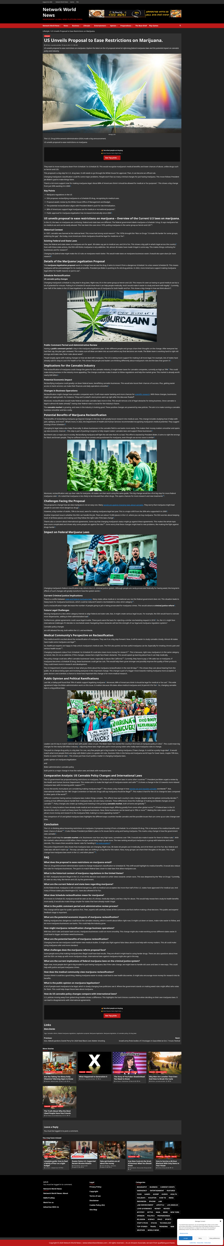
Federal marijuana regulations (67, 1033)
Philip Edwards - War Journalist (80, 1165)
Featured (82, 1072)
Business (75, 26)
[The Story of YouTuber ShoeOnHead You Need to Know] (129, 1063)
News (66, 26)
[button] (220, 1221)
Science (151, 1219)
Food (46, 1157)
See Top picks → (112, 158)
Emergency (160, 1157)
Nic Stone (159, 1168)
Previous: (74, 1039)
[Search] (180, 25)
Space (159, 1219)
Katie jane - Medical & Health (51, 1081)
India (171, 1198)
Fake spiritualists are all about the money (110, 1162)
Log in (45, 1181)
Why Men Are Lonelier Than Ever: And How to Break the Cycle (163, 1077)
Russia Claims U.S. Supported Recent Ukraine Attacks (84, 1162)
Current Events (167, 1187)
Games (72, 2)
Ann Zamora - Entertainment (121, 1081)
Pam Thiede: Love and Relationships (53, 1115)
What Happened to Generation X (93, 1076)
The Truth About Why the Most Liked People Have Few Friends (57, 1112)
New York (174, 1212)
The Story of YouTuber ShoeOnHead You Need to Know (129, 1077)
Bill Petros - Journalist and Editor (53, 45)
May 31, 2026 (63, 1081)
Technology (165, 1223)
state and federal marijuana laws (78, 599)
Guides (165, 1194)
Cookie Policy (193, 1242)
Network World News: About (55, 1193)
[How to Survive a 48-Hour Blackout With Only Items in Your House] (168, 1150)
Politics (151, 1216)
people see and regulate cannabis (143, 789)
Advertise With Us (51, 1207)
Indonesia (141, 1201)
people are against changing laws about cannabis (123, 505)
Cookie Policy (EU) (97, 1205)
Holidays (141, 1198)
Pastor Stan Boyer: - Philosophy (108, 1165)
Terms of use (207, 1242)
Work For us (48, 1202)
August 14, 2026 (77, 1167)
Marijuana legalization (96, 1033)
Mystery (141, 1212)
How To (174, 1157)
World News (153, 1230)
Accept (186, 1238)
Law (160, 1201)
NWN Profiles (49, 1198)
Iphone (152, 1201)
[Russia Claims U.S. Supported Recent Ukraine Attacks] (84, 1150)
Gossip (156, 1194)
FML (77, 2)
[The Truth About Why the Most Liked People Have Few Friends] (59, 1097)
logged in (58, 1131)
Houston (152, 1198)
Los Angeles (172, 1205)
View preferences (214, 1238)
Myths (150, 1212)
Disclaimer (94, 1200)
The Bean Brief (141, 26)
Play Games (153, 26)
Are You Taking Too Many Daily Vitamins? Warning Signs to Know (58, 1077)
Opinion (113, 26)
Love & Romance (161, 1072)
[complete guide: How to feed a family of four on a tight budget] (56, 1150)
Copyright (94, 1191)
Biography (142, 1187)
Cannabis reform (52, 1033)
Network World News (62, 2)
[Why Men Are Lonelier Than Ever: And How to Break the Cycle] (164, 1063)
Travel (153, 1226)
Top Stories (76, 1157)
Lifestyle (86, 26)
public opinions (73, 909)
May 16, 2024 (66, 45)
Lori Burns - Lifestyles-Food (51, 1168)
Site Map (93, 1209)
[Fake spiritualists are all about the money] (112, 1150)
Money (158, 1208)
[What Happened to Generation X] (94, 1063)
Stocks (154, 1223)
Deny (200, 1238)
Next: (149, 1039)
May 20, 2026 (133, 1081)
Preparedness (125, 26)
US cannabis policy (122, 1033)
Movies (166, 1208)
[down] (60, 26)
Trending (59, 1072)
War (82, 1157)
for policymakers (103, 843)
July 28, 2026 (148, 1168)
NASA (158, 1212)
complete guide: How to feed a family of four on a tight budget (56, 1163)
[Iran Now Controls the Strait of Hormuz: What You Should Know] (140, 1150)
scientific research (142, 394)
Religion (103, 1157)
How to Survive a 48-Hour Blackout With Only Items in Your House (167, 1163)
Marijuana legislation (110, 1033)
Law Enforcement (145, 1205)
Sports (168, 1219)
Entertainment (100, 26)
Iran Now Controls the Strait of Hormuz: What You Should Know (139, 1163)
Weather (141, 1230)
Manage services (184, 1233)
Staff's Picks (142, 1223)
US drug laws (132, 1033)
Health (47, 1072)
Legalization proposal (83, 1033)
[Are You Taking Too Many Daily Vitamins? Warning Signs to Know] (59, 1063)
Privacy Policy (200, 1242)
